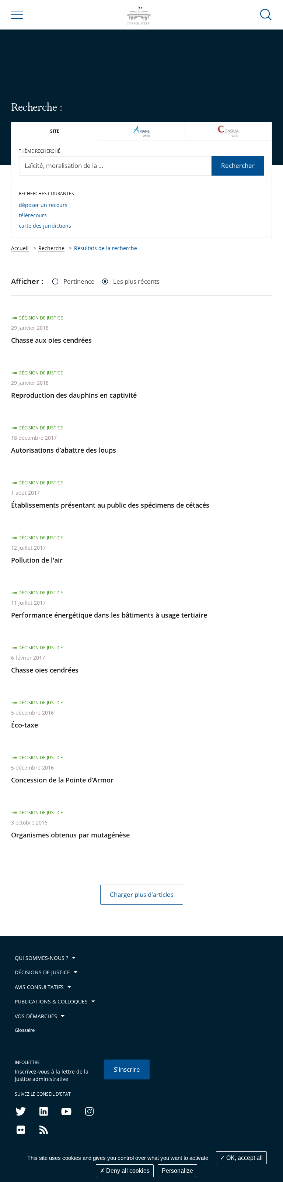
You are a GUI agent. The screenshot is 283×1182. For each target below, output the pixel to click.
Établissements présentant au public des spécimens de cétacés (110, 505)
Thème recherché (39, 151)
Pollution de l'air (37, 560)
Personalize (177, 1171)
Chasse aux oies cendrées (51, 340)
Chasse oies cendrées (44, 670)
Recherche (51, 248)
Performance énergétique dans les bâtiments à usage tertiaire (109, 615)
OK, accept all (244, 1158)
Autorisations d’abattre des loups (63, 450)
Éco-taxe (24, 724)
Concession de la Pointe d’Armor (62, 779)
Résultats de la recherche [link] (105, 248)
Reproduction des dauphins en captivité (74, 395)
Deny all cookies (127, 1171)
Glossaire (25, 1030)
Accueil (20, 248)
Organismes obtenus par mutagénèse (70, 834)
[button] (266, 14)
